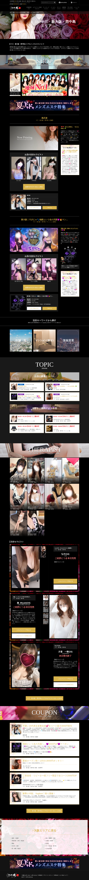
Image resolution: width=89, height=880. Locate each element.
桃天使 (44, 118)
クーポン (53, 8)
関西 (15, 1)
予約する (49, 207)
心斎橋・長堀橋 (49, 840)
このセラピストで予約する (65, 581)
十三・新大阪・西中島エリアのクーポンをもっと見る (44, 811)
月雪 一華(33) (65, 651)
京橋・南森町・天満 (50, 838)
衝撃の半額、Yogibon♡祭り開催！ (39, 793)
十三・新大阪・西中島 (50, 846)
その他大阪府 (48, 848)
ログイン (75, 2)
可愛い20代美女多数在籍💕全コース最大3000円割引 (47, 726)
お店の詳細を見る (34, 207)
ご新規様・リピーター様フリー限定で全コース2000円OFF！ (50, 776)
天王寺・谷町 (15, 846)
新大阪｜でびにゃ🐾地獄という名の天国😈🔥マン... (44, 219)
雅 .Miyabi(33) (23, 603)
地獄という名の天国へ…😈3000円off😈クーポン (46, 744)
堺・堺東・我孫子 (16, 848)
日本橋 (47, 843)
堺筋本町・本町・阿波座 (18, 840)
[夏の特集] (44, 105)
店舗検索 (28, 8)
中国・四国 (31, 1)
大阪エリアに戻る (45, 830)
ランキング (46, 8)
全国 (11, 1)
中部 (17, 1)
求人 (34, 1)
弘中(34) (65, 554)
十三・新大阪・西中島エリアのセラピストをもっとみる (44, 698)
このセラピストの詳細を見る (65, 587)
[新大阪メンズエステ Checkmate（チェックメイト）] (44, 84)
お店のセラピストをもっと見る (34, 187)
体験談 (64, 8)
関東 (13, 1)
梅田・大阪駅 (15, 838)
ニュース (76, 8)
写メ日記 (70, 8)
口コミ (59, 8)
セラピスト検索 (37, 8)
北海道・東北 (21, 1)
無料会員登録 (64, 2)
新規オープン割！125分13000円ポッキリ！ (43, 761)
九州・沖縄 (26, 1)
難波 (13, 843)
